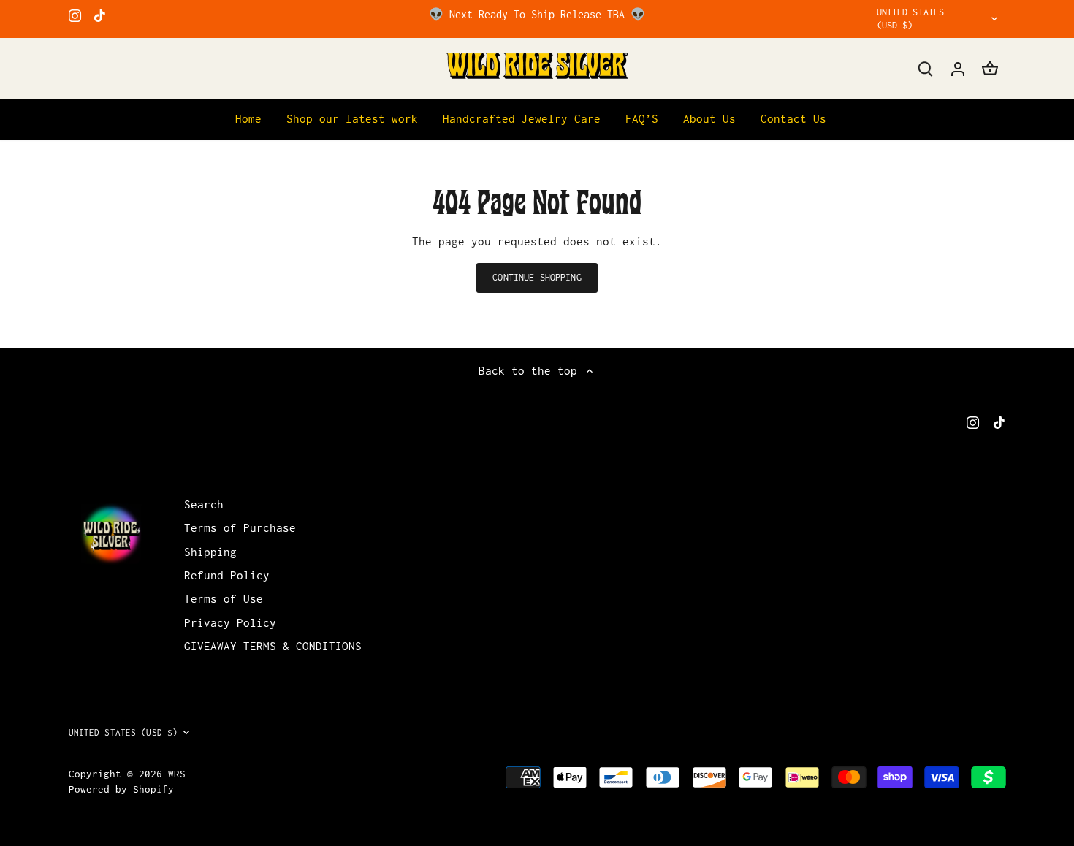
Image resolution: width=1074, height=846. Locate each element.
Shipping (210, 551)
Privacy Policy (230, 622)
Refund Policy (227, 575)
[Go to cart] (990, 68)
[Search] (926, 68)
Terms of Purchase (240, 527)
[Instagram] (75, 14)
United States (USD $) (911, 19)
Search (204, 504)
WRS (177, 774)
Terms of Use (223, 598)
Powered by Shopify (121, 789)
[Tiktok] (100, 14)
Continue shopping (536, 277)
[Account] (958, 68)
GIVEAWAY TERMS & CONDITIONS (273, 645)
